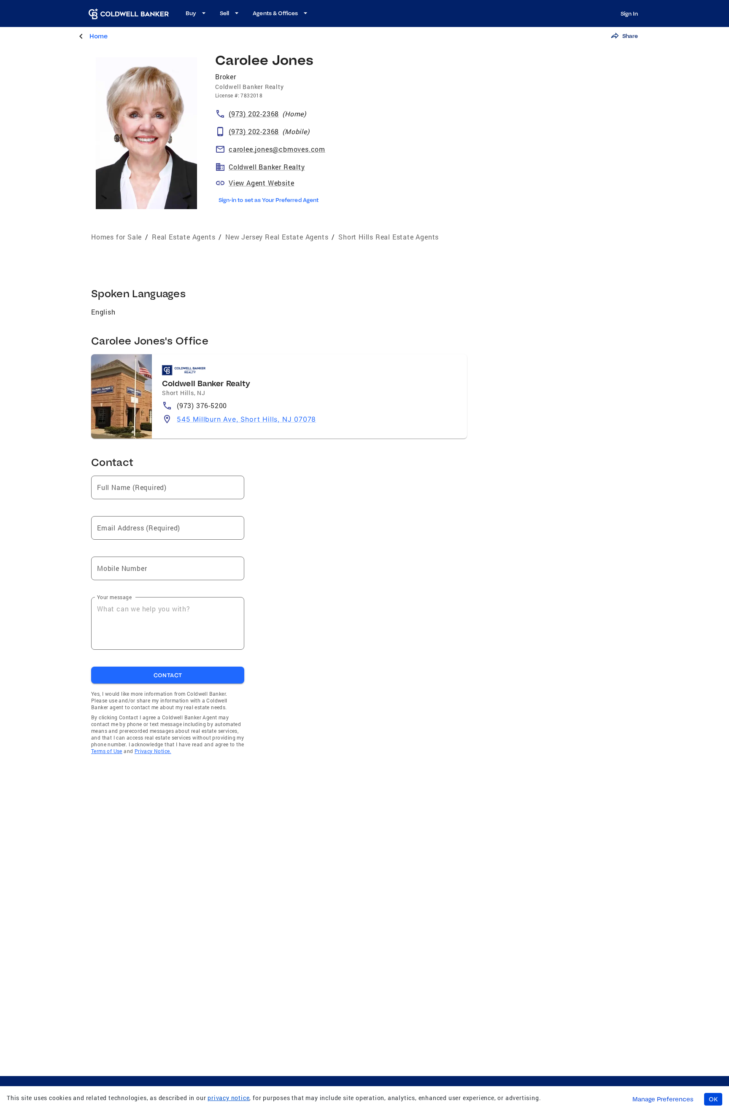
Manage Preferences (663, 1099)
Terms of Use (106, 751)
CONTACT (168, 675)
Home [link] (98, 36)
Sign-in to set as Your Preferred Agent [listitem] (269, 199)
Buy (191, 13)
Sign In (629, 13)
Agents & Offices (275, 13)
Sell (224, 13)
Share (630, 35)
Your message (114, 597)
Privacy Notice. (153, 751)
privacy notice (228, 1098)
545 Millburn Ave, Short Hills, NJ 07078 (246, 419)
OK (713, 1099)
